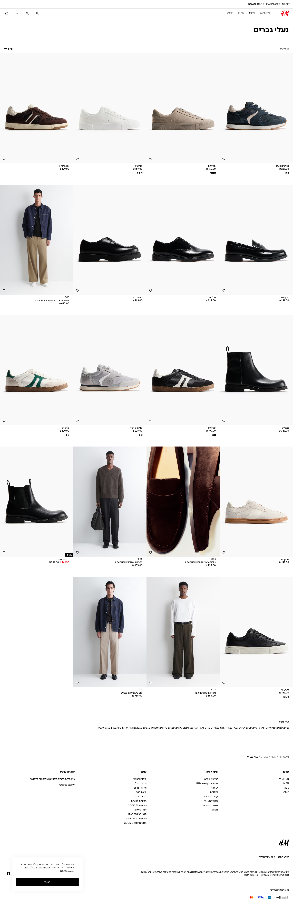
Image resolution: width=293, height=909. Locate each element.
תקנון (215, 810)
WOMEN (265, 13)
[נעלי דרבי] (183, 240)
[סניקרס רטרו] (256, 108)
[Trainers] (36, 108)
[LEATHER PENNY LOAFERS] (183, 502)
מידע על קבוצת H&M (207, 783)
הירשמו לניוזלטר (67, 785)
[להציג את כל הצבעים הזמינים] (287, 173)
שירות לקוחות (139, 779)
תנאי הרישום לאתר (137, 814)
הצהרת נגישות (210, 805)
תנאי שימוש (140, 810)
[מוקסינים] (256, 240)
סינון (10, 49)
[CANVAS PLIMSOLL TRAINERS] (36, 240)
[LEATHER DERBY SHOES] (109, 502)
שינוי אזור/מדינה (267, 857)
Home (229, 13)
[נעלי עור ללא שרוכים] (183, 632)
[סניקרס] (183, 108)
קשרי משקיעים (210, 796)
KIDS (241, 13)
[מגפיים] (256, 370)
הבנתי (47, 882)
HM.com (284, 757)
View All (252, 757)
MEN (252, 13)
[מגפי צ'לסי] (36, 502)
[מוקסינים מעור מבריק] (109, 632)
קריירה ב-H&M (210, 779)
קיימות (214, 788)
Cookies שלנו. (67, 871)
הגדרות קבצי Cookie (135, 823)
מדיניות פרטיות (138, 801)
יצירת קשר (141, 792)
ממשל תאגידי (211, 801)
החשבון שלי (140, 783)
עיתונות (214, 792)
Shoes (264, 757)
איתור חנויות (140, 788)
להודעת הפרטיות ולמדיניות (37, 867)
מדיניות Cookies (137, 805)
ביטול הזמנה (140, 796)
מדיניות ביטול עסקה (136, 818)
